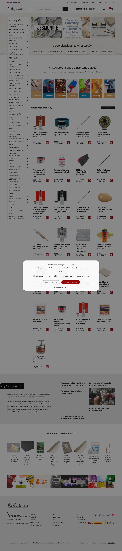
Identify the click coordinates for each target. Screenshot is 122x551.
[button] (60, 287)
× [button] (97, 262)
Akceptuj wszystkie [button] (70, 282)
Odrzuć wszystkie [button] (51, 282)
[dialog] (61, 275)
